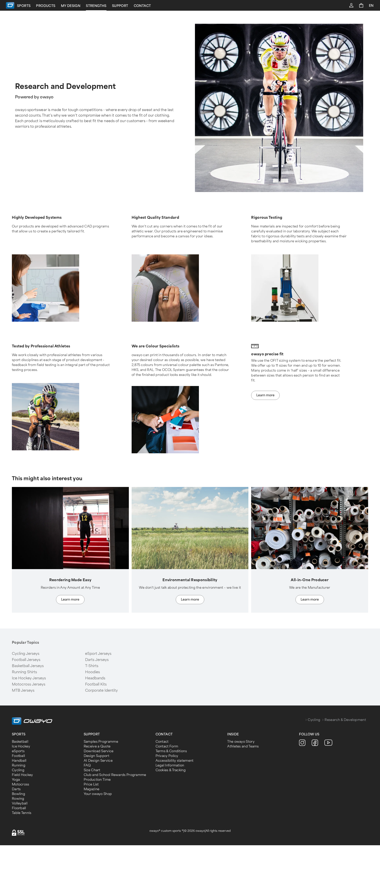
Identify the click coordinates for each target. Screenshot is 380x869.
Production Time (97, 780)
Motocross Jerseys (28, 684)
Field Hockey (22, 775)
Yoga (16, 780)
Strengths (96, 6)
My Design (71, 6)
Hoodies (92, 672)
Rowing (18, 799)
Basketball (20, 741)
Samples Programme (101, 741)
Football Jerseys (26, 660)
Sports (23, 6)
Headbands (95, 678)
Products (45, 6)
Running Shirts (24, 672)
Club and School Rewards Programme (115, 775)
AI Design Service (98, 761)
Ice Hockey (21, 746)
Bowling (18, 794)
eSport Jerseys (98, 653)
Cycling (314, 720)
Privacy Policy (167, 756)
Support (120, 6)
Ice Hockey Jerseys (29, 678)
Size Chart (92, 770)
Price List (91, 784)
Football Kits (96, 684)
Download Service (99, 751)
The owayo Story (241, 741)
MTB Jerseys (23, 690)
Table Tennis (21, 813)
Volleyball (20, 803)
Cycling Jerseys (25, 653)
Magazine (91, 789)
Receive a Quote (97, 746)
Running (18, 765)
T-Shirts (91, 666)
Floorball (19, 808)
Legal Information (170, 765)
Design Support (96, 756)
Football (18, 756)
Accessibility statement (175, 761)
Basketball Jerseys (28, 666)
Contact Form (167, 746)
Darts (16, 789)
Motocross (20, 784)
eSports (18, 751)
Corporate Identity (101, 690)
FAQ (87, 765)
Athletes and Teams (243, 746)
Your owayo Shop (98, 794)
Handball (19, 761)
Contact (142, 6)
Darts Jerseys (97, 660)
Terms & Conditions (171, 751)
